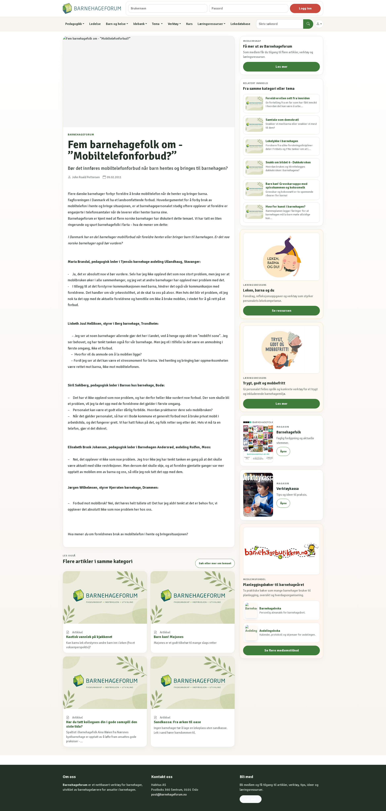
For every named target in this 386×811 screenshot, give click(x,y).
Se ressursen (281, 311)
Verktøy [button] (173, 24)
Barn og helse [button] (116, 24)
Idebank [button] (139, 24)
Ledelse (95, 24)
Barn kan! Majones (169, 637)
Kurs (189, 24)
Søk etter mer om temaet (215, 563)
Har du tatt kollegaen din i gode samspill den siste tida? (101, 724)
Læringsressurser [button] (210, 24)
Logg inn (305, 8)
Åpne (283, 451)
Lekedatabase (240, 24)
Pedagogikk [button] (73, 24)
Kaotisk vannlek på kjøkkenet (89, 637)
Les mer (281, 67)
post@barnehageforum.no (169, 795)
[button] (319, 24)
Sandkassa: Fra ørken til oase (177, 722)
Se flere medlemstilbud (281, 650)
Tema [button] (156, 24)
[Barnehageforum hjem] (92, 8)
